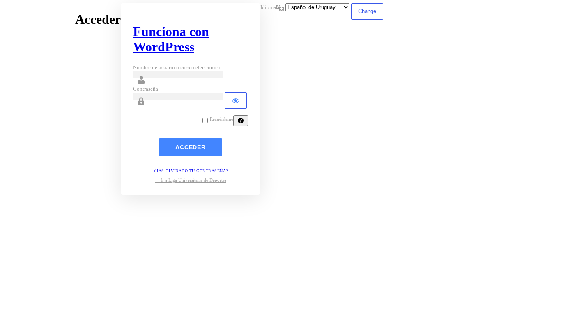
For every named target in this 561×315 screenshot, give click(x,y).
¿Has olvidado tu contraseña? (191, 171)
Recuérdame (221, 119)
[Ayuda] (240, 120)
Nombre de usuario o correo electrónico (177, 67)
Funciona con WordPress (171, 39)
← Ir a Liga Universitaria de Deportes (190, 180)
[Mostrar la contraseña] (236, 100)
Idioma (268, 7)
